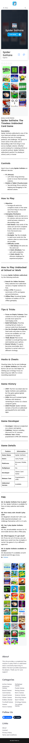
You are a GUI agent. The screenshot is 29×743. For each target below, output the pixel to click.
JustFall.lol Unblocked (14, 79)
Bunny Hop (14, 590)
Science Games (20, 695)
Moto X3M (21, 568)
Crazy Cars (6, 80)
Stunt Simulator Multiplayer (14, 95)
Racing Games (20, 690)
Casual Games (7, 695)
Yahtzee (14, 598)
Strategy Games (20, 702)
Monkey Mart (6, 88)
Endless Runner (7, 700)
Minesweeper (14, 627)
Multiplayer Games (18, 685)
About (4, 728)
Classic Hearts (14, 635)
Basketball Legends (22, 104)
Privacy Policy (7, 733)
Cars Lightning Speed (14, 88)
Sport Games (19, 700)
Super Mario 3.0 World (14, 575)
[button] (25, 8)
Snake (7, 591)
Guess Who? (7, 612)
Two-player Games (18, 705)
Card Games (6, 693)
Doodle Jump (22, 80)
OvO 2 (14, 105)
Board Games (7, 690)
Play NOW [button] (13, 34)
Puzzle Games (19, 688)
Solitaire (14, 613)
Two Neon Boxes (23, 71)
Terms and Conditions (9, 735)
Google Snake (7, 568)
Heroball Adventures (22, 597)
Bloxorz (6, 105)
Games (5, 557)
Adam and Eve (7, 620)
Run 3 (14, 569)
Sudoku (22, 613)
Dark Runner (22, 583)
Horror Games (7, 707)
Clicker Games (7, 697)
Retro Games (19, 693)
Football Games (7, 702)
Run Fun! (14, 643)
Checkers (22, 621)
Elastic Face (6, 96)
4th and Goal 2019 (7, 634)
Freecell (7, 606)
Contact (5, 730)
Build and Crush (6, 71)
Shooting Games (20, 697)
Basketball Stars (6, 113)
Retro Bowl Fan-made (22, 589)
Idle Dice (22, 576)
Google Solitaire (22, 88)
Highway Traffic (22, 96)
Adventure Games (5, 687)
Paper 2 (7, 643)
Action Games (7, 684)
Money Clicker (14, 71)
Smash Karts (7, 575)
